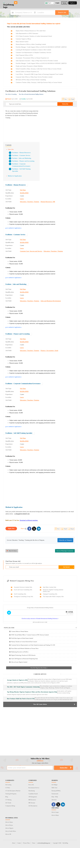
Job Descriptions (32, 806)
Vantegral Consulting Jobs (50, 594)
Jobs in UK (8, 834)
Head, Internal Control (22, 41)
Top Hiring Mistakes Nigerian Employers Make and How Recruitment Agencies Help (32, 692)
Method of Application (15, 176)
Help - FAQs (55, 796)
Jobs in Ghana (9, 822)
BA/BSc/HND (24, 193)
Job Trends (8, 802)
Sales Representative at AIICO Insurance (27, 33)
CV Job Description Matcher (12, 790)
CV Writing (8, 799)
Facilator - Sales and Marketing (21, 158)
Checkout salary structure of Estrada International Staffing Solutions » (40, 618)
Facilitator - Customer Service (21, 155)
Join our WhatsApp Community (64, 551)
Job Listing (8, 784)
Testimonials (55, 793)
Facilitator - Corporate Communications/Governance (22, 383)
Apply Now (11, 528)
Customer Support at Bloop (23, 39)
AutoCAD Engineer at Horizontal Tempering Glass (24, 658)
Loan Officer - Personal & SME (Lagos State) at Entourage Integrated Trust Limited (39, 74)
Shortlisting (31, 790)
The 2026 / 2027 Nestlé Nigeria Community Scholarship (23, 687)
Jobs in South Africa (10, 831)
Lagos (22, 199)
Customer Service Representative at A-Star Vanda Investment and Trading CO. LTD (33, 645)
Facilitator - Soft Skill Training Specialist (18, 433)
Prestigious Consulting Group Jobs (23, 596)
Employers (73, 3)
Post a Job (31, 784)
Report (72, 529)
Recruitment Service (33, 787)
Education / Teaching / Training (29, 201)
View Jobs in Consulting (11, 94)
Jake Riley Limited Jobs (49, 587)
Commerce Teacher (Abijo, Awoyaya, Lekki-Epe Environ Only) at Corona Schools (39, 82)
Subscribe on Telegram (65, 540)
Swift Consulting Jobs (20, 594)
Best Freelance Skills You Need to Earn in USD (21, 698)
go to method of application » (13, 228)
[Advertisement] (58, 123)
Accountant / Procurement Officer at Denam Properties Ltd (32, 58)
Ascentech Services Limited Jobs (23, 587)
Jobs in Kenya (9, 825)
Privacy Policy (26, 843)
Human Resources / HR (48, 201)
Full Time (23, 190)
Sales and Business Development (51, 301)
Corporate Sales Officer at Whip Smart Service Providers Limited (34, 77)
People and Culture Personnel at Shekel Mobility (29, 66)
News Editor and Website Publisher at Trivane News (24, 648)
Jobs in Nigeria (9, 828)
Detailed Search (15, 16)
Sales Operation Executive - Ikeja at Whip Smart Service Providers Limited (37, 60)
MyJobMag (65, 843)
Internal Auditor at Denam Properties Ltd (27, 71)
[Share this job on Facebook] (29, 529)
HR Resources (32, 799)
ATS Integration (32, 796)
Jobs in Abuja (55, 815)
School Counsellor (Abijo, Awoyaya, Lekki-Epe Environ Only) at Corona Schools (38, 69)
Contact (19, 843)
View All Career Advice (40, 704)
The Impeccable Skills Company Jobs (53, 596)
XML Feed (54, 787)
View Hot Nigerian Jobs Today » (38, 668)
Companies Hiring (10, 806)
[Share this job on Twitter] (34, 529)
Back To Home (13, 551)
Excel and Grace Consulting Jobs (23, 589)
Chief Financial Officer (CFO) (24, 55)
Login (57, 3)
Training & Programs (10, 793)
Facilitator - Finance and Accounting (23, 161)
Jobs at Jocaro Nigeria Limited (19, 662)
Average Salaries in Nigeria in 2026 (17, 680)
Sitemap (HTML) (56, 790)
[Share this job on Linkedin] (39, 529)
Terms (33, 843)
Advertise (54, 799)
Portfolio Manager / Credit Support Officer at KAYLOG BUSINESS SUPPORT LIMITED (41, 47)
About (13, 843)
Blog (6, 796)
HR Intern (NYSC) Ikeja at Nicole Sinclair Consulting (31, 79)
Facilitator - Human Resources (21, 152)
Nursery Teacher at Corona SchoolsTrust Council (24, 641)
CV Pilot (7, 787)
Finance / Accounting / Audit (49, 350)
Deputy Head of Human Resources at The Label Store (31, 30)
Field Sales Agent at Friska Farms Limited (22, 638)
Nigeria (49, 3)
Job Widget (54, 784)
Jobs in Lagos (55, 812)
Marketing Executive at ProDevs (19, 652)
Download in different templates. (29, 520)
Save (65, 99)
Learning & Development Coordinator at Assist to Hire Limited (33, 50)
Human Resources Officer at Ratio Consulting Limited (31, 44)
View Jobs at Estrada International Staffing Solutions (31, 94)
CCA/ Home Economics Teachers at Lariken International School (34, 36)
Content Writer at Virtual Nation (19, 631)
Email (72, 99)
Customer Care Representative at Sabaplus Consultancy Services (33, 52)
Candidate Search (33, 793)
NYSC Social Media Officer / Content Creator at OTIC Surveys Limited (30, 635)
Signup (64, 3)
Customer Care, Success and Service (31, 251)
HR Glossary (31, 802)
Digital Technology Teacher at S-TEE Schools (23, 655)
